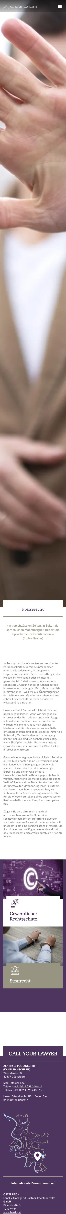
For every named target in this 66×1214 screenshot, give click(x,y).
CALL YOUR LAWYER (33, 1054)
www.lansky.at (12, 1212)
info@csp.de (17, 1083)
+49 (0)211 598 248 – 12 (27, 1090)
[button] (60, 6)
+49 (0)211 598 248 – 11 (28, 1086)
